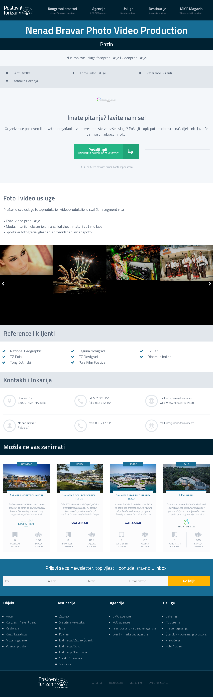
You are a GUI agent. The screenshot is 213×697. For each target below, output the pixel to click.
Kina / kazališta (16, 634)
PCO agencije (121, 622)
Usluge (127, 10)
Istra (62, 628)
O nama (97, 682)
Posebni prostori (16, 646)
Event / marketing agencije (130, 634)
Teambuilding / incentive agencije (134, 628)
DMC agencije (121, 616)
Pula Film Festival (92, 362)
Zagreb (64, 616)
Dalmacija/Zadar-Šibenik (76, 640)
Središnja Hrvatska (72, 622)
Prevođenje (173, 640)
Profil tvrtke (21, 73)
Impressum (115, 682)
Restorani (12, 628)
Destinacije (157, 10)
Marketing (135, 682)
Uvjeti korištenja (158, 682)
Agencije (98, 10)
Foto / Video (174, 646)
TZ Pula (16, 356)
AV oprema (173, 622)
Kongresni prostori (62, 10)
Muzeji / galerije (16, 640)
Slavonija (65, 664)
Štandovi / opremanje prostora (186, 634)
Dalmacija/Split (69, 646)
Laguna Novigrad (92, 351)
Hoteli (10, 616)
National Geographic (25, 351)
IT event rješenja (177, 628)
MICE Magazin (191, 10)
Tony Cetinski (20, 362)
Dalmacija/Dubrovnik (73, 652)
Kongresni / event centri (21, 622)
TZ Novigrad (88, 356)
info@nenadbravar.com (180, 398)
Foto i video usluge (93, 73)
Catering (171, 616)
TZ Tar (153, 351)
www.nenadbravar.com (180, 402)
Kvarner (64, 634)
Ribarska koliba (159, 356)
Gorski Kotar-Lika (70, 658)
